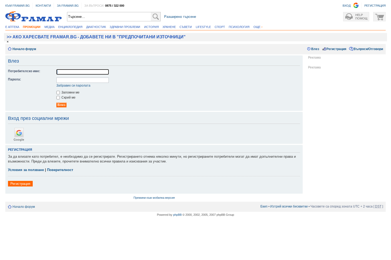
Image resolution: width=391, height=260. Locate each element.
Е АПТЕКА (12, 27)
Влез (315, 49)
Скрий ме (68, 97)
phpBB (177, 214)
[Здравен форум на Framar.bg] (33, 16)
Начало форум (24, 49)
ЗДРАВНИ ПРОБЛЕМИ (125, 27)
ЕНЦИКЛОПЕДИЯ (70, 27)
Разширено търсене (180, 17)
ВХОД (347, 5)
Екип (264, 206)
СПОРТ (220, 27)
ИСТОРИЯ (151, 27)
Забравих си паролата (73, 85)
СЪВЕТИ (186, 27)
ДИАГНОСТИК (96, 27)
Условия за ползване (26, 170)
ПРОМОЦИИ (31, 27)
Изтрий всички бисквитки (289, 206)
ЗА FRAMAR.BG (68, 5)
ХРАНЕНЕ (169, 27)
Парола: (14, 79)
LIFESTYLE (203, 27)
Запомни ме (70, 92)
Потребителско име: (24, 71)
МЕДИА (49, 27)
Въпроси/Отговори (368, 49)
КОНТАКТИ (43, 5)
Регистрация (336, 49)
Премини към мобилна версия (154, 197)
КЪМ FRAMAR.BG (17, 5)
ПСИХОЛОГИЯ (239, 27)
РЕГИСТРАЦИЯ (375, 5)
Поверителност (60, 170)
